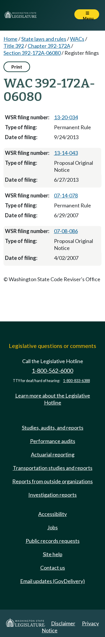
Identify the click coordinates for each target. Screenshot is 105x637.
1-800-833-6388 (76, 381)
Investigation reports (52, 494)
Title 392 (14, 46)
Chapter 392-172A (49, 46)
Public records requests (53, 541)
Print (16, 66)
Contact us (52, 567)
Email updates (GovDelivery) (52, 581)
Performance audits (52, 441)
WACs (77, 39)
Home (11, 39)
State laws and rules (43, 39)
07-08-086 (66, 231)
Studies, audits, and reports (52, 427)
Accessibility (52, 514)
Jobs (52, 527)
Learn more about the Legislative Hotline (52, 399)
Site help (52, 554)
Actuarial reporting (52, 454)
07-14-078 (66, 195)
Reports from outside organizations (52, 481)
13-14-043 (66, 153)
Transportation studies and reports (52, 468)
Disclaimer (63, 623)
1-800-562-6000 (52, 370)
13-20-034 (66, 117)
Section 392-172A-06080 (32, 53)
